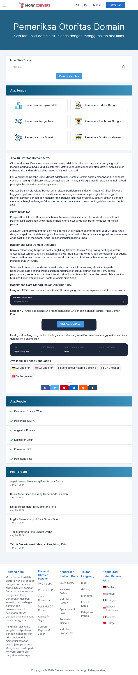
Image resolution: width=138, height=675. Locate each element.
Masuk (97, 4)
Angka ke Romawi (24, 430)
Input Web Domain (21, 60)
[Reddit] (83, 387)
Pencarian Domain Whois (29, 411)
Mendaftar (87, 595)
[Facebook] (45, 387)
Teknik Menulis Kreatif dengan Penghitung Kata (38, 544)
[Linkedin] (73, 387)
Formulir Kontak (85, 604)
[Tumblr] (92, 387)
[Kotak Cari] (78, 5)
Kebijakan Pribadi (87, 614)
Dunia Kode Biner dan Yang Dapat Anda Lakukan (39, 494)
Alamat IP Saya (43, 618)
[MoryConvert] (35, 5)
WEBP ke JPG (46, 590)
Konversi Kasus (65, 591)
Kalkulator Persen (65, 601)
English (110, 593)
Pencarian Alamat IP (66, 621)
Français (111, 600)
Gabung (86, 589)
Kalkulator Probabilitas (66, 631)
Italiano (110, 616)
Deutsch (111, 587)
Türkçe (110, 622)
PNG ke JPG (45, 583)
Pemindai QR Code (45, 608)
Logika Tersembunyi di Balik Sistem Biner (34, 519)
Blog (84, 582)
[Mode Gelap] (85, 5)
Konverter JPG (22, 449)
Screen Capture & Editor (44, 630)
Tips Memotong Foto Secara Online (31, 531)
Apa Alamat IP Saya (68, 611)
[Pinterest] (64, 387)
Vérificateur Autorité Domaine (78, 367)
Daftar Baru (115, 4)
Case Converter (44, 598)
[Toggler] (4, 5)
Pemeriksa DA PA (24, 420)
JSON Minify (67, 582)
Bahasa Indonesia (112, 608)
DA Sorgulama (23, 376)
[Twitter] (54, 387)
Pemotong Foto (23, 458)
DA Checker (22, 367)
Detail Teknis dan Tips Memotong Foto (33, 506)
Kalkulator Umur (23, 439)
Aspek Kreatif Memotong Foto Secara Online (36, 481)
